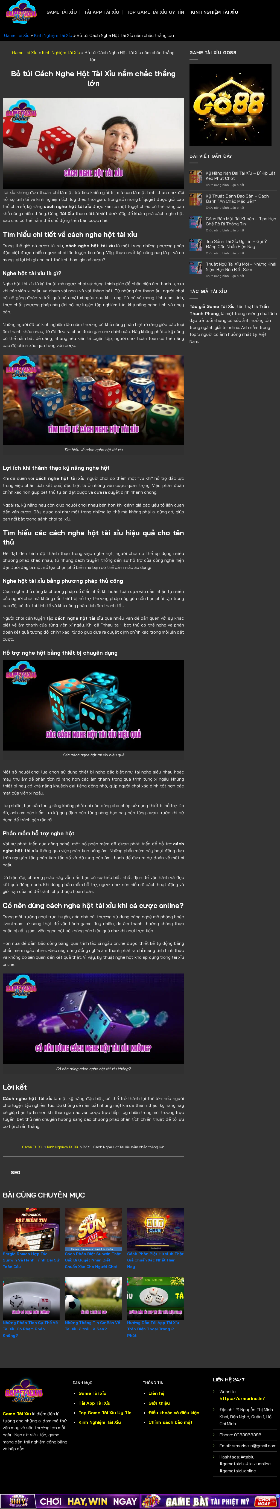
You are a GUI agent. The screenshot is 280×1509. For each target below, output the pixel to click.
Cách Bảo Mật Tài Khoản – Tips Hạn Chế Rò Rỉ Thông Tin (241, 221)
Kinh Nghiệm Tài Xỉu (214, 12)
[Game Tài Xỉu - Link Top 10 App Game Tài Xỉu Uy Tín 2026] (21, 12)
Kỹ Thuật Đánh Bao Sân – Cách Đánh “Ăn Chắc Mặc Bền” (237, 198)
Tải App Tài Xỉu (101, 12)
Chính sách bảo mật (170, 1422)
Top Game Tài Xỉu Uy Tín (155, 12)
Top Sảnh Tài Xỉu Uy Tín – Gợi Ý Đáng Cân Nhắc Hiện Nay (236, 244)
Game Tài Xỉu (61, 12)
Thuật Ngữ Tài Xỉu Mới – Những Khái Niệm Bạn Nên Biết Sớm (241, 266)
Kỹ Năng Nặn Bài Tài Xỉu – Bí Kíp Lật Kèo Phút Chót (240, 175)
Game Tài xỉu (92, 1393)
